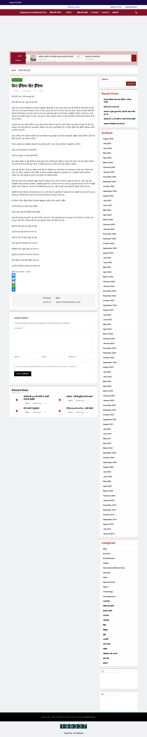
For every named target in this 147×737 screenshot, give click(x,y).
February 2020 (109, 496)
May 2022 (107, 381)
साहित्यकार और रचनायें (110, 654)
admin (16, 91)
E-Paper (95, 12)
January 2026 (108, 172)
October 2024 (108, 243)
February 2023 (109, 339)
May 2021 (107, 439)
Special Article (109, 582)
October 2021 (108, 415)
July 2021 (107, 429)
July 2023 (107, 315)
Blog (105, 549)
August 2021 (108, 424)
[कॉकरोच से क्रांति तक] (80, 58)
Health (106, 563)
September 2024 (110, 248)
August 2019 (108, 524)
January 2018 (108, 534)
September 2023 (110, 305)
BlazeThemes (90, 717)
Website (72, 357)
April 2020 (107, 486)
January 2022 (108, 400)
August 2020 (108, 467)
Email (44, 357)
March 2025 (108, 220)
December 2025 (109, 177)
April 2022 (107, 386)
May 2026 (107, 153)
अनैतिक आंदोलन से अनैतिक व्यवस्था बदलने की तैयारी (56, 56)
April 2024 (107, 272)
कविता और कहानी (82, 12)
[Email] (53, 282)
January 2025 (108, 229)
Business (107, 554)
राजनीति (105, 639)
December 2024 (109, 234)
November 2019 (109, 510)
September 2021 (110, 420)
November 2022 (109, 353)
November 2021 (109, 410)
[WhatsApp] (53, 286)
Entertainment (109, 558)
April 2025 (107, 215)
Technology (108, 592)
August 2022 (108, 367)
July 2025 (107, 201)
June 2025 (107, 205)
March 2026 (108, 163)
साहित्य (105, 649)
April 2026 (107, 158)
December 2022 (109, 348)
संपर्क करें (115, 12)
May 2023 (107, 324)
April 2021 (107, 443)
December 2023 (109, 291)
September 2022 (110, 362)
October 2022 (108, 358)
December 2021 (109, 405)
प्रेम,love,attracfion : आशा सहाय (80, 408)
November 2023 (109, 296)
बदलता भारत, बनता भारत (111, 107)
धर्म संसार (106, 615)
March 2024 (108, 277)
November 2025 (109, 182)
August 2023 (108, 310)
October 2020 (108, 458)
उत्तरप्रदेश (106, 601)
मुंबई (104, 634)
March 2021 (108, 448)
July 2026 (107, 143)
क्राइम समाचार (107, 611)
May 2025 (107, 210)
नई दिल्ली (106, 620)
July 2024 (107, 258)
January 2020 (108, 500)
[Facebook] (53, 275)
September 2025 (110, 191)
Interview (106, 573)
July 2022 (107, 372)
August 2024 (108, 253)
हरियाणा (105, 663)
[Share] (53, 289)
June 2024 (107, 262)
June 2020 (107, 477)
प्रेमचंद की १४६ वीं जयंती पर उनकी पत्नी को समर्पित (119, 119)
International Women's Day (113, 568)
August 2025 (108, 196)
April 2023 (107, 329)
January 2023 (108, 343)
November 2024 (109, 239)
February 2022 (109, 396)
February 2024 (109, 282)
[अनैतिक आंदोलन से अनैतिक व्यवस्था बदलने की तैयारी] (33, 58)
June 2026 (107, 148)
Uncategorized (109, 596)
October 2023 (108, 301)
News (68, 12)
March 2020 (108, 491)
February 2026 (109, 167)
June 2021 (107, 434)
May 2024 (107, 267)
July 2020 (107, 472)
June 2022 (107, 377)
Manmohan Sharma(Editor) (33, 12)
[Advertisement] (73, 34)
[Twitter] (53, 278)
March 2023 (108, 334)
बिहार (104, 625)
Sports (105, 12)
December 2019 (109, 505)
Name (17, 357)
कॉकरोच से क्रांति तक (92, 56)
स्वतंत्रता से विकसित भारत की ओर (114, 124)
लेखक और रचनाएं (55, 12)
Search (105, 79)
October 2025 (108, 186)
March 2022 (108, 391)
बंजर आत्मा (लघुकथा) (31, 408)
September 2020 (110, 462)
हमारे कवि (106, 658)
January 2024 (108, 286)
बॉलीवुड (105, 630)
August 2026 (108, 139)
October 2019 (108, 515)
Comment (18, 328)
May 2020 (107, 481)
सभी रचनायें (106, 644)
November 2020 (109, 453)
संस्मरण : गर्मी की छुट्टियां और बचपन (80, 396)
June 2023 (107, 320)
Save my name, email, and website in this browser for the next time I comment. (46, 366)
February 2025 (109, 224)
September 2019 (110, 519)
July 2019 (107, 529)
